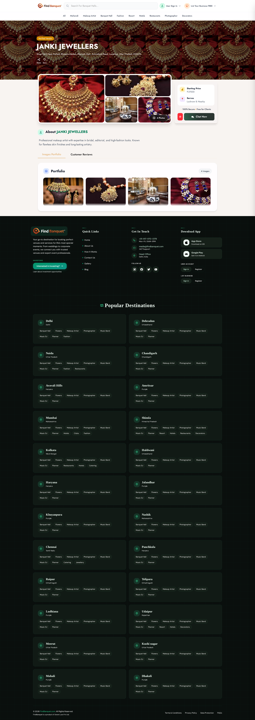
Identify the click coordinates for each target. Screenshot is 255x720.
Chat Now (201, 116)
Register (198, 269)
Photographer (171, 15)
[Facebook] (142, 269)
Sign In (186, 269)
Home (87, 240)
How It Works (90, 251)
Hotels (142, 15)
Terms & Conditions (173, 713)
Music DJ (43, 336)
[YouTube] (156, 269)
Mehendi (74, 15)
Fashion (120, 15)
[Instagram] (135, 269)
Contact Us (89, 257)
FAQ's (219, 713)
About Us (88, 246)
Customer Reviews (81, 154)
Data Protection (207, 713)
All (64, 15)
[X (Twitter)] (149, 269)
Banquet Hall (106, 15)
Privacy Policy (191, 713)
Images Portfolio (51, 154)
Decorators (187, 15)
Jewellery (80, 562)
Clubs (76, 433)
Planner (55, 336)
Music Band (105, 331)
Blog (86, 269)
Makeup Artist (89, 15)
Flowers (58, 331)
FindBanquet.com (47, 711)
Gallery (87, 263)
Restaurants (155, 15)
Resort (131, 15)
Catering (93, 465)
